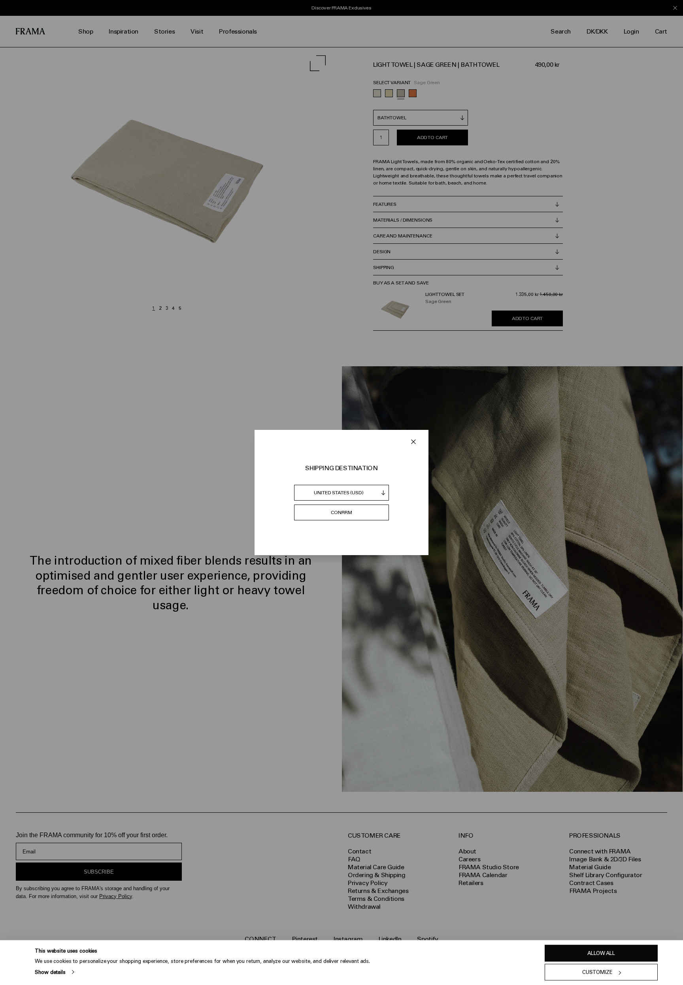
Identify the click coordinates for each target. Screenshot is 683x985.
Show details (50, 972)
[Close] (413, 442)
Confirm (341, 512)
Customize (597, 972)
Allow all (601, 953)
